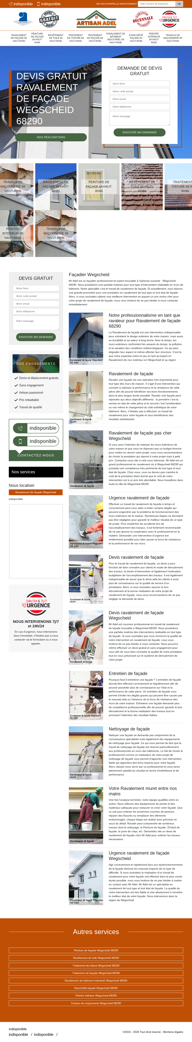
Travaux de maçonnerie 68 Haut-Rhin (173, 38)
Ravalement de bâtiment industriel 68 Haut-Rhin (115, 38)
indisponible (23, 4)
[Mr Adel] (96, 19)
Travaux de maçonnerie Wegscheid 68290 (96, 1003)
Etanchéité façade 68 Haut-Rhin (136, 38)
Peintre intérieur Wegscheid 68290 (96, 995)
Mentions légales (173, 1031)
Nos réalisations (51, 137)
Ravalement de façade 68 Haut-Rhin (19, 38)
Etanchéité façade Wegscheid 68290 (96, 988)
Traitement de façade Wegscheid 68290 (96, 973)
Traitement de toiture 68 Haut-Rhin (75, 38)
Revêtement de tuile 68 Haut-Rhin (55, 38)
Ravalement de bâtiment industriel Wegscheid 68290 (96, 980)
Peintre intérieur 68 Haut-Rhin (154, 38)
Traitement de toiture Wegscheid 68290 (96, 965)
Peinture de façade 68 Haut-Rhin (37, 38)
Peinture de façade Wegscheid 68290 (96, 950)
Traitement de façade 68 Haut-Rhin (95, 38)
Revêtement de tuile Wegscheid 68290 (96, 957)
